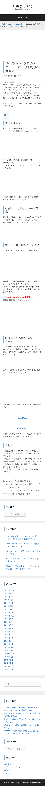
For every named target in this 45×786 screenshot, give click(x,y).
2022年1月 (8, 597)
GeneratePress (35, 783)
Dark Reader (22, 428)
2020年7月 (8, 625)
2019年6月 (8, 666)
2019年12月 (9, 647)
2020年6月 (8, 628)
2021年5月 (8, 600)
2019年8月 (8, 660)
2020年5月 (8, 631)
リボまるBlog (22, 6)
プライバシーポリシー (13, 767)
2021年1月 (8, 609)
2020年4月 (8, 635)
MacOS (23, 481)
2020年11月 (9, 612)
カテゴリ (7, 764)
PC (28, 481)
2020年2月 (8, 641)
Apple (8, 481)
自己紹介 (7, 770)
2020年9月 (8, 619)
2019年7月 (8, 663)
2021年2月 (8, 606)
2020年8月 (8, 622)
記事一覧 (7, 773)
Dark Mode (22, 418)
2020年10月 (9, 616)
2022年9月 (8, 593)
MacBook (15, 481)
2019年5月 (8, 669)
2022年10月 (9, 590)
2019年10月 (9, 654)
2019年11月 (9, 650)
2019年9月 (8, 657)
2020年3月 (8, 638)
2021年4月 (8, 603)
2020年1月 (8, 644)
